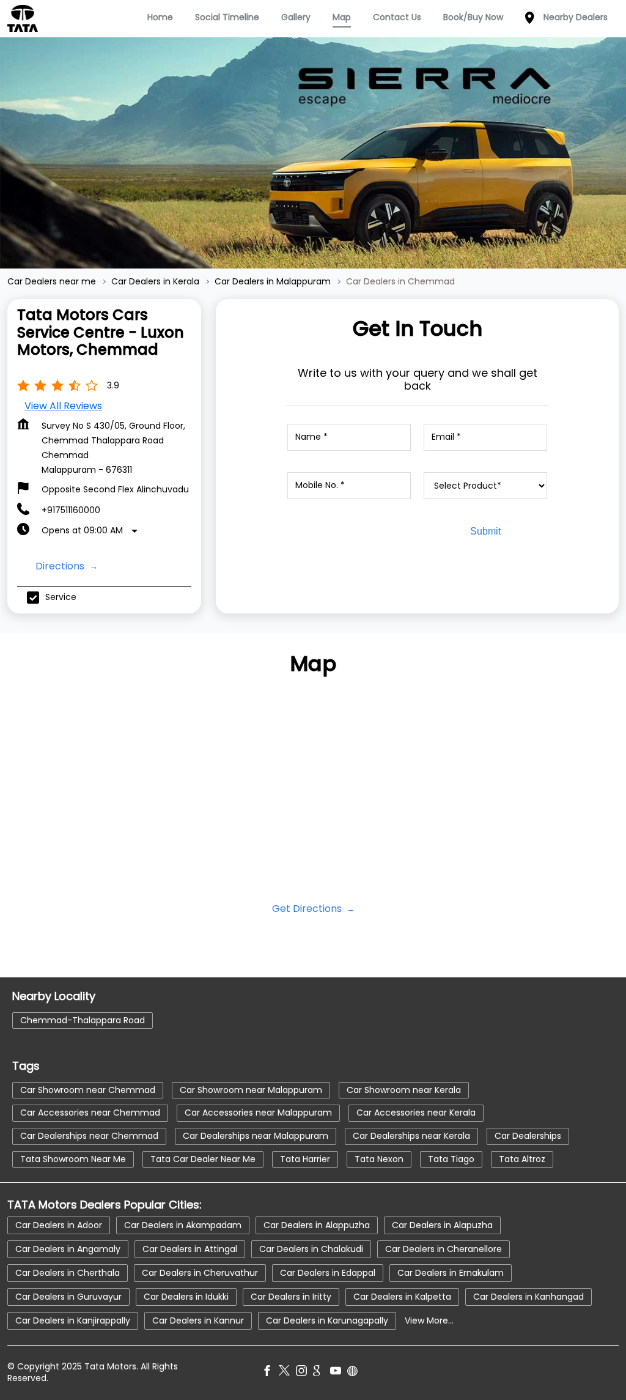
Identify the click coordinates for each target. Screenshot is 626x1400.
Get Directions (308, 909)
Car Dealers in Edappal (327, 1273)
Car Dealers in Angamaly (67, 1249)
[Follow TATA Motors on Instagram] (304, 1373)
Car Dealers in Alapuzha (442, 1225)
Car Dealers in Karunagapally (327, 1320)
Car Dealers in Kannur (198, 1320)
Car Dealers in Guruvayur (68, 1297)
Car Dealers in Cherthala (67, 1273)
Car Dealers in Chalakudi (311, 1249)
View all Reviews (63, 406)
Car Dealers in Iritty (291, 1297)
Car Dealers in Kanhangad (528, 1297)
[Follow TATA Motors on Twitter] (287, 1373)
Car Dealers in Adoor (58, 1225)
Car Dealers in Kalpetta (402, 1297)
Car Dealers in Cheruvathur (200, 1273)
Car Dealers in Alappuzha (316, 1225)
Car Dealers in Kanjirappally (72, 1320)
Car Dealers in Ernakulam (450, 1273)
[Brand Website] (355, 1373)
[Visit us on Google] (321, 1373)
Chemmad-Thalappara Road (82, 1019)
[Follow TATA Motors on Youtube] (338, 1373)
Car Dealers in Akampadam (182, 1225)
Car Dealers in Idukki (186, 1297)
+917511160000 (71, 510)
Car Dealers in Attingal (189, 1249)
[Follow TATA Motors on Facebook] (270, 1373)
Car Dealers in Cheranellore (443, 1249)
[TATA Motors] (22, 18)
